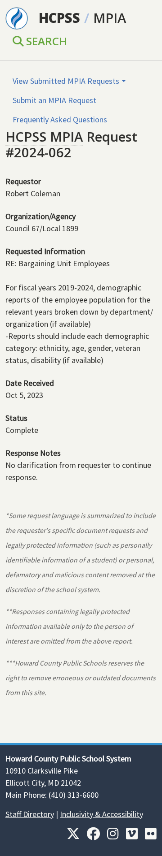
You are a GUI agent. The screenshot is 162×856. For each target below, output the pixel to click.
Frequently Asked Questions (60, 119)
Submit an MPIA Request (54, 100)
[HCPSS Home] (16, 17)
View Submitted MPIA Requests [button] (66, 81)
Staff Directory (29, 814)
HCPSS (59, 18)
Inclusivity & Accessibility (101, 814)
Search (45, 41)
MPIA (109, 18)
